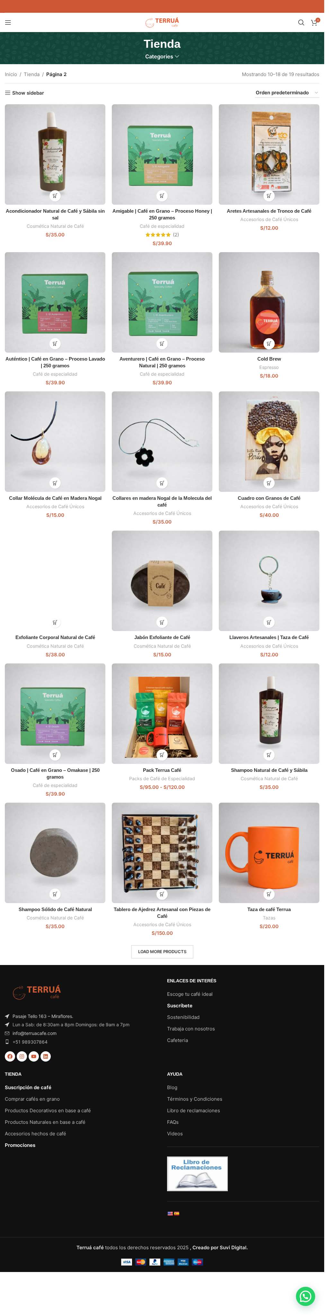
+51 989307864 (30, 1042)
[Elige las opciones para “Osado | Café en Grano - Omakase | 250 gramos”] (55, 755)
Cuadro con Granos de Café (269, 498)
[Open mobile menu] (8, 22)
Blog (172, 1087)
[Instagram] (22, 1056)
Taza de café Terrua (269, 909)
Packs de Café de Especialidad (162, 778)
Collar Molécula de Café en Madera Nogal (55, 498)
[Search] (301, 22)
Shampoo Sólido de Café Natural (55, 909)
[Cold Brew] (269, 302)
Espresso (269, 367)
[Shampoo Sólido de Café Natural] (55, 853)
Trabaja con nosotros (191, 1029)
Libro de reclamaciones (193, 1110)
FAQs (173, 1122)
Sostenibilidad (183, 1017)
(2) (176, 234)
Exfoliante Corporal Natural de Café (55, 637)
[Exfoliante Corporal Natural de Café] (55, 581)
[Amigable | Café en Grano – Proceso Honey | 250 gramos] (162, 154)
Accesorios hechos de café (35, 1134)
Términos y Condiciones (194, 1099)
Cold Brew (269, 359)
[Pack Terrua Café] (162, 713)
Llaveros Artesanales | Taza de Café (269, 637)
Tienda (32, 74)
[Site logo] (162, 22)
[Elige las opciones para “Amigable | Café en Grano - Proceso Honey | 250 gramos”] (162, 195)
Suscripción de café (28, 1087)
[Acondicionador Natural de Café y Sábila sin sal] (55, 154)
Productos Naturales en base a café (45, 1122)
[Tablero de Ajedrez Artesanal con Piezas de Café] (162, 853)
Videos (175, 1134)
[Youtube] (34, 1056)
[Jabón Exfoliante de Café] (162, 581)
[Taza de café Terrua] (269, 853)
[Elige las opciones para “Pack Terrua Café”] (162, 755)
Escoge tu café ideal (190, 994)
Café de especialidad (162, 226)
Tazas (269, 917)
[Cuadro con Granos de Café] (269, 441)
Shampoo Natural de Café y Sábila (269, 770)
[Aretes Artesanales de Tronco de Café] (269, 154)
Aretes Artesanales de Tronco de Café (269, 211)
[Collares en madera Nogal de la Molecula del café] (162, 441)
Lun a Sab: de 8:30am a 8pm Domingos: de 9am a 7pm (71, 1024)
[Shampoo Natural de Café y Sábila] (269, 713)
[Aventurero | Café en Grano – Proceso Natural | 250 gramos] (162, 302)
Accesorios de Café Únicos (269, 219)
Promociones (20, 1145)
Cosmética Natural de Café (55, 226)
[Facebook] (10, 1056)
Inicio (11, 74)
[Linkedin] (45, 1056)
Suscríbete (179, 1006)
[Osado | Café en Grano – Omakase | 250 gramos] (55, 713)
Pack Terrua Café (162, 770)
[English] (170, 1213)
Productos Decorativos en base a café (48, 1110)
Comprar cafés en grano (32, 1099)
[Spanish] (176, 1213)
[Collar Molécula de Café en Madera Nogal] (55, 441)
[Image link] (37, 992)
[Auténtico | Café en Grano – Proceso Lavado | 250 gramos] (55, 302)
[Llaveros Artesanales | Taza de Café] (269, 581)
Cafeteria (177, 1040)
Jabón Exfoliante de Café (162, 637)
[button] (55, 195)
